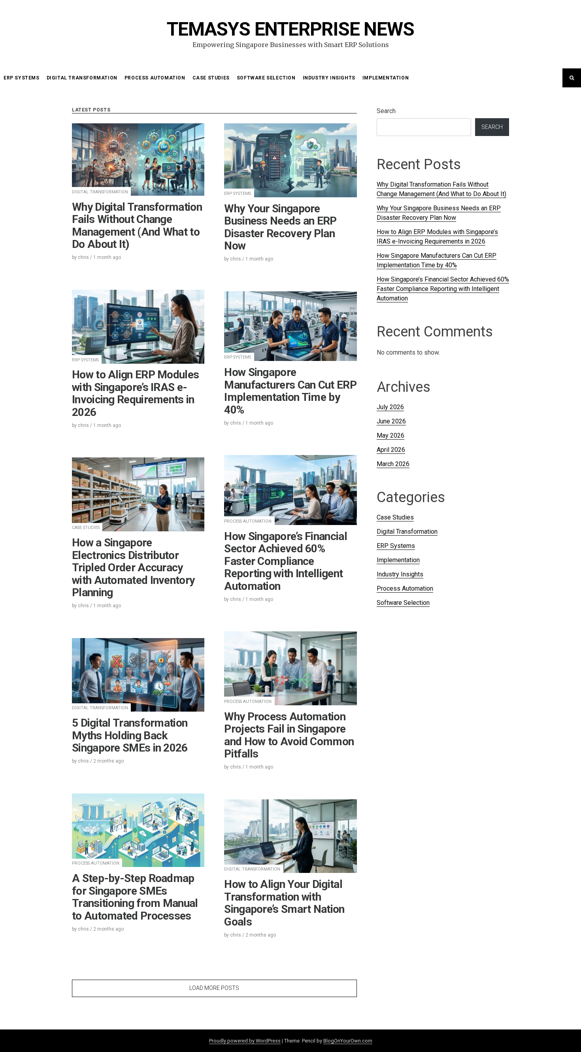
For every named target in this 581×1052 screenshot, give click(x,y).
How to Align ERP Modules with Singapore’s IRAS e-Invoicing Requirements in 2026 (135, 393)
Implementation (385, 78)
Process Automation (154, 78)
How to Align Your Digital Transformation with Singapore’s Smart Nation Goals (284, 903)
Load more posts (214, 988)
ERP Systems (22, 78)
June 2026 (391, 421)
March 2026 (393, 464)
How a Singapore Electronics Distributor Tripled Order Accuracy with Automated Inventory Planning (133, 567)
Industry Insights (329, 78)
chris (83, 257)
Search (386, 111)
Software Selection (266, 78)
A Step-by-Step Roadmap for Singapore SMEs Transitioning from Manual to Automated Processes (135, 897)
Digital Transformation (82, 78)
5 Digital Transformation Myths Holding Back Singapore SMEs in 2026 (130, 735)
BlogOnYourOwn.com (347, 1041)
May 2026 (390, 435)
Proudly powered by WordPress (245, 1041)
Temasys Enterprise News (290, 29)
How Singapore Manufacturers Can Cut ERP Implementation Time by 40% (290, 391)
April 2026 (391, 449)
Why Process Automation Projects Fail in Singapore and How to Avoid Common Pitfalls (289, 735)
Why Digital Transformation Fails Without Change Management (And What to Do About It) (137, 225)
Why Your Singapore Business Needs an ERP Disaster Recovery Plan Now (280, 227)
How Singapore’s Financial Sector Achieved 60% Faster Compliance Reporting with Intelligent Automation (285, 561)
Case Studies (211, 78)
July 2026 (390, 407)
